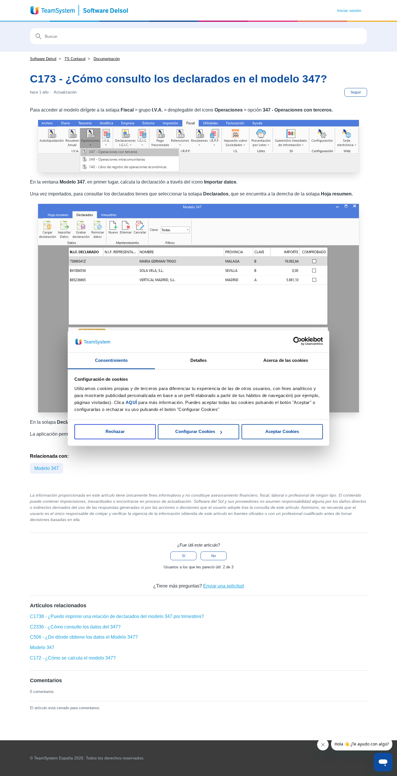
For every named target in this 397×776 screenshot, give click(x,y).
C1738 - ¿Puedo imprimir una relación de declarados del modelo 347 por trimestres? (117, 616)
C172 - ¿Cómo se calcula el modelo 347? (73, 657)
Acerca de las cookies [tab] (285, 360)
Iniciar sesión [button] (349, 10)
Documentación (107, 59)
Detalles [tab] (198, 360)
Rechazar (115, 431)
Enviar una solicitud (223, 585)
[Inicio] (79, 10)
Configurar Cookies (195, 431)
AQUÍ (131, 402)
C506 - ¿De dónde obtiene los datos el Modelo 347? (84, 637)
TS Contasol (75, 59)
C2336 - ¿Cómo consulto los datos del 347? (75, 626)
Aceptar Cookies (282, 431)
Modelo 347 (46, 468)
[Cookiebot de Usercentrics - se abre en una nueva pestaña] (297, 341)
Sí (183, 556)
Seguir (355, 92)
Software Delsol (43, 59)
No (213, 556)
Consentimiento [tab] (111, 360)
